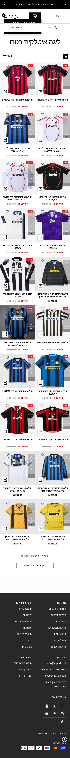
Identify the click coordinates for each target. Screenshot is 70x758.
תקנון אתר (61, 621)
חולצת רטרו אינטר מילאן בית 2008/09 (52, 392)
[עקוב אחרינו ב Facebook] (62, 706)
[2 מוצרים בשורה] (65, 56)
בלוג (29, 640)
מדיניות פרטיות (58, 615)
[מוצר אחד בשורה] (60, 56)
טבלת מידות (25, 676)
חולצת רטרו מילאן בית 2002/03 (17, 100)
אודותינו (27, 628)
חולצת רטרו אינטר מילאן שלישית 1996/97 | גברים (17, 538)
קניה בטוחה (60, 634)
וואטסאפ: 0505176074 (53, 669)
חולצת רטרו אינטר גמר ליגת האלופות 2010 (17, 150)
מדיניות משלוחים (57, 628)
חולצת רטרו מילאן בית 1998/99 (52, 439)
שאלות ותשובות (23, 621)
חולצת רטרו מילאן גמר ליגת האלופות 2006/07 (52, 150)
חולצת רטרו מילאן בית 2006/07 (52, 100)
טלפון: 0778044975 (55, 676)
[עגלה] (5, 16)
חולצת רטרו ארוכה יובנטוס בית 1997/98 (17, 295)
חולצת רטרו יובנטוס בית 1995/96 (52, 342)
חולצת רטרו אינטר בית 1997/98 (17, 391)
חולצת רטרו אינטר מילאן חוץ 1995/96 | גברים (17, 489)
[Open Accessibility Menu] (65, 739)
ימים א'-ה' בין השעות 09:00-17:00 (55, 684)
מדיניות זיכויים (58, 647)
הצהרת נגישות (24, 634)
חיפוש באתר (25, 609)
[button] (42, 66)
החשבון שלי (25, 669)
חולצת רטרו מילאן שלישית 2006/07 (52, 198)
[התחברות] (16, 16)
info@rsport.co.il (56, 663)
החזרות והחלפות (57, 609)
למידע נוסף (21, 4)
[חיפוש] (57, 16)
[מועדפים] (11, 16)
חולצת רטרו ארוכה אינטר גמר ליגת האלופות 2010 (17, 344)
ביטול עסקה (60, 640)
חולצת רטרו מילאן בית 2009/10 (17, 439)
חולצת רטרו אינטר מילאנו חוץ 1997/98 (17, 247)
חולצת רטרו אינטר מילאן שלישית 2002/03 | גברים (52, 538)
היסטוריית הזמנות (23, 663)
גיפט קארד (26, 647)
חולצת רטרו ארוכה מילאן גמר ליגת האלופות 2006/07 (17, 198)
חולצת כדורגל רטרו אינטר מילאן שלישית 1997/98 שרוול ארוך (52, 295)
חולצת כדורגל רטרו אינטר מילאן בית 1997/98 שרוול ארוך (52, 489)
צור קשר (27, 615)
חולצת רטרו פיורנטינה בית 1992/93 (52, 247)
